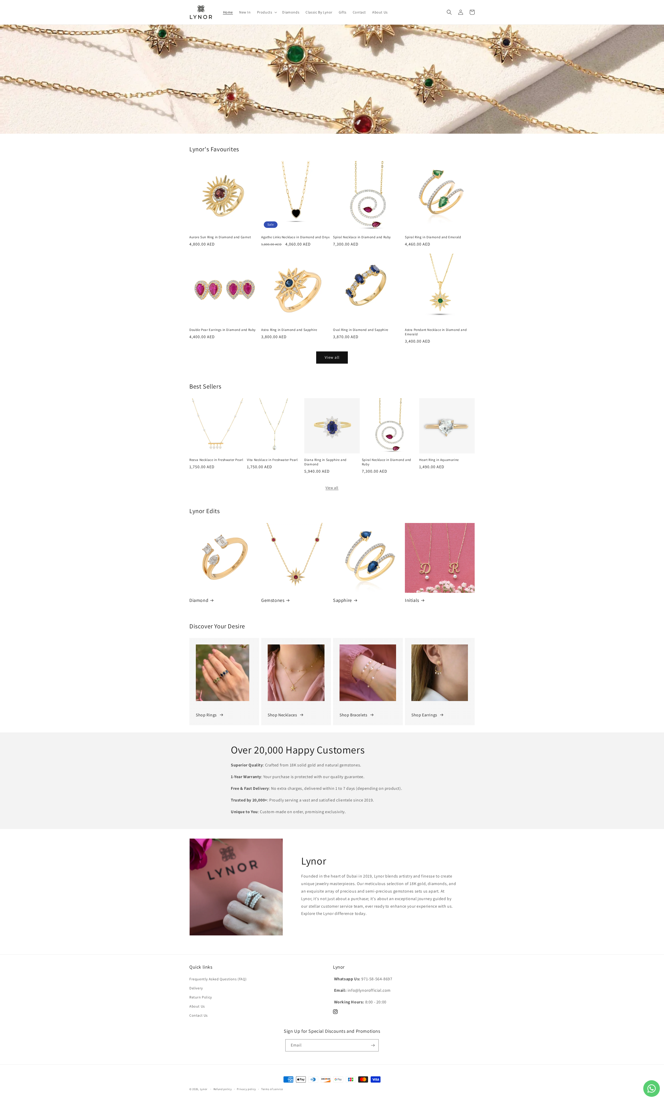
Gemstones (272, 600)
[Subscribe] (372, 1045)
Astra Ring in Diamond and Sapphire (289, 330)
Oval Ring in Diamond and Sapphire (360, 330)
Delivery (196, 988)
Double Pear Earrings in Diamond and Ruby (222, 330)
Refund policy (222, 1089)
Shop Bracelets (353, 715)
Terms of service (272, 1089)
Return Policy (200, 997)
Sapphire (342, 600)
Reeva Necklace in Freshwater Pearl (216, 460)
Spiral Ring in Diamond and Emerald (433, 237)
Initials (412, 600)
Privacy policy (246, 1089)
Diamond (198, 600)
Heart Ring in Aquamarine (439, 460)
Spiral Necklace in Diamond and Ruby (362, 237)
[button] (266, 12)
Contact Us (198, 1015)
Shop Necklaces (282, 715)
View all (332, 357)
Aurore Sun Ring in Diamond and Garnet (220, 237)
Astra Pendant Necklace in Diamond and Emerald (436, 332)
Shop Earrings (424, 715)
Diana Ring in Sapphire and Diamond (325, 462)
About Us (197, 1006)
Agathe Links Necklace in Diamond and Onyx (295, 237)
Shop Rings (206, 715)
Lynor (204, 1089)
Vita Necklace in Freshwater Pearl (272, 460)
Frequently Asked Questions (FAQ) (217, 979)
